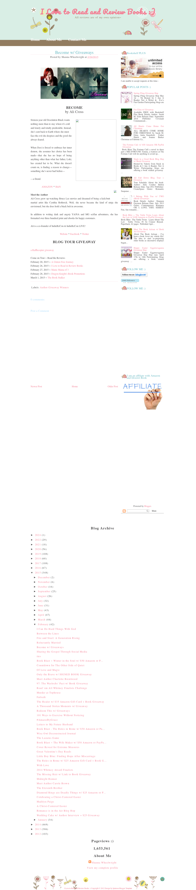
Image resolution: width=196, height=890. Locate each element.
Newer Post (36, 386)
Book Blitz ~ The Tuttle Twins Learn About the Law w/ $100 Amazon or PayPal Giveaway (143, 216)
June (41, 605)
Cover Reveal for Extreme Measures (58, 747)
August (42, 596)
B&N (58, 186)
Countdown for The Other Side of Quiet (60, 665)
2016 (38, 567)
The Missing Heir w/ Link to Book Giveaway (64, 774)
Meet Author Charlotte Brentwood (57, 678)
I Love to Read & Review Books (67, 265)
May (41, 610)
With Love (43, 765)
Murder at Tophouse (49, 692)
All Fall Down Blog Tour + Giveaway (149, 178)
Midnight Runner (47, 778)
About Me (54, 39)
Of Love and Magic (48, 669)
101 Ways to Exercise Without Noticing (60, 715)
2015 (38, 572)
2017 (38, 563)
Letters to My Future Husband (55, 724)
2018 (38, 558)
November (44, 581)
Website (64, 233)
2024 (38, 534)
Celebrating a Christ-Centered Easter (59, 797)
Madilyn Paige (45, 801)
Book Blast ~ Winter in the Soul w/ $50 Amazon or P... (70, 660)
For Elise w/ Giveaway (144, 109)
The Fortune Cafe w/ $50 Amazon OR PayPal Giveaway (143, 145)
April (41, 614)
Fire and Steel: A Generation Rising (58, 637)
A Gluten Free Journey (62, 261)
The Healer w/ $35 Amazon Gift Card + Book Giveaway (70, 701)
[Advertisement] (142, 457)
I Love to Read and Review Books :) (98, 11)
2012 (38, 833)
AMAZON (47, 186)
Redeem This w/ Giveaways (53, 710)
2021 (38, 544)
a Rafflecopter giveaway (42, 250)
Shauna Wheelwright (104, 862)
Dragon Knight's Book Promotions (68, 273)
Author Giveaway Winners (54, 287)
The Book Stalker (56, 277)
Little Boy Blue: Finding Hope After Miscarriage (66, 756)
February (43, 624)
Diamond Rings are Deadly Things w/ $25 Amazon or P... (71, 792)
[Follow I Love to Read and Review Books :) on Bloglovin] (134, 276)
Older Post (113, 386)
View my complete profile (102, 867)
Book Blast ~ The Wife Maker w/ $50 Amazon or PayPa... (72, 742)
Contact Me (77, 39)
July (41, 600)
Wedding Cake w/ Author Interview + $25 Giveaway (68, 815)
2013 (38, 829)
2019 (38, 553)
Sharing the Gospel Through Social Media (62, 651)
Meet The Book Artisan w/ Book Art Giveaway (149, 230)
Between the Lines (48, 633)
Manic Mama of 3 (60, 269)
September (44, 591)
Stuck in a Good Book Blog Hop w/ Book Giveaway (149, 160)
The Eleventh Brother (49, 787)
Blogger (147, 506)
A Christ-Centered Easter (52, 806)
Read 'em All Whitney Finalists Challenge (62, 688)
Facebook (74, 233)
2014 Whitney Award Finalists (55, 769)
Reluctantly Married (49, 642)
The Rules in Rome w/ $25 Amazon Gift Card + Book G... (72, 760)
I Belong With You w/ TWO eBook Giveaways (149, 197)
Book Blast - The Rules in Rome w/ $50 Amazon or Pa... (71, 728)
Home (35, 39)
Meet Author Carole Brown (53, 783)
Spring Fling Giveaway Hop (146, 93)
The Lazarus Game (48, 737)
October (43, 586)
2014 (38, 824)
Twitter (85, 233)
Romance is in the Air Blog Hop (56, 810)
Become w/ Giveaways (50, 647)
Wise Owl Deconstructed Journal (56, 733)
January (43, 819)
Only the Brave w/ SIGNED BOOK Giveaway (64, 674)
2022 (38, 539)
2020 (38, 549)
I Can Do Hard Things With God (56, 628)
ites (39, 656)
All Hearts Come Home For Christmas (149, 127)
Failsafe (41, 697)
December (44, 577)
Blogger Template (125, 888)
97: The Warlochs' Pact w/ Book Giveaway (62, 683)
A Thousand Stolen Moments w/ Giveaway (62, 706)
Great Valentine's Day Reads (54, 751)
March (42, 619)
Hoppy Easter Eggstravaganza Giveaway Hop (149, 248)
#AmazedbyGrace (47, 719)
